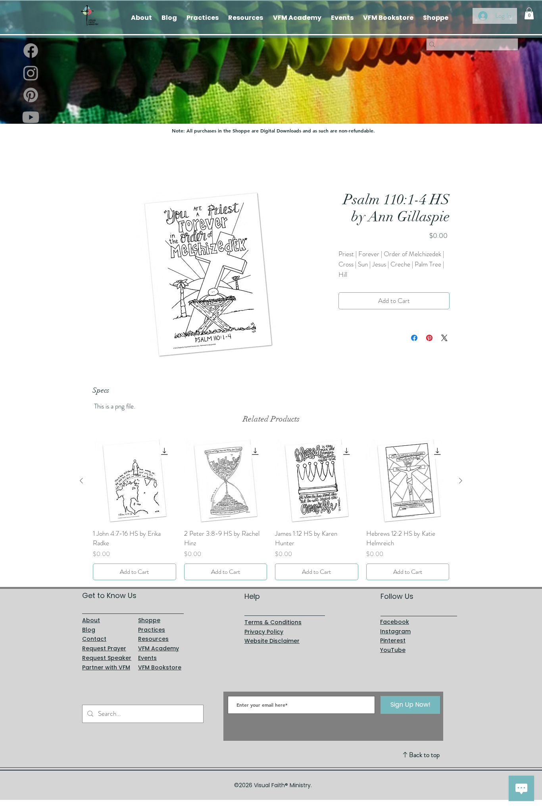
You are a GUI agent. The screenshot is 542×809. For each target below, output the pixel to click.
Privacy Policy (263, 632)
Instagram (395, 631)
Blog (88, 630)
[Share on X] (444, 338)
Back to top (424, 754)
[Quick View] (134, 481)
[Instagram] (30, 72)
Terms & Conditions (273, 622)
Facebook (394, 622)
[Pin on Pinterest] (429, 338)
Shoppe (149, 620)
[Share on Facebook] (414, 338)
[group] (271, 510)
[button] (529, 13)
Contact (94, 639)
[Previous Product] (81, 481)
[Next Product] (460, 481)
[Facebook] (30, 50)
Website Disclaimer (272, 641)
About (91, 620)
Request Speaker (106, 658)
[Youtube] (30, 117)
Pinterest (393, 641)
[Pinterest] (30, 95)
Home (100, 162)
